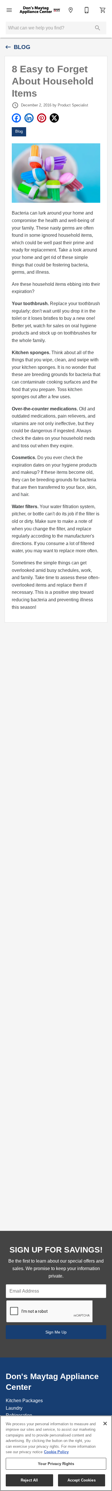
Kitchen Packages (24, 1400)
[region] (56, 1453)
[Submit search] (97, 28)
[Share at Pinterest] (41, 118)
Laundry (14, 1408)
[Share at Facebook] (16, 118)
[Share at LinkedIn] (29, 118)
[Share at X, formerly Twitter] (54, 118)
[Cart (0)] (103, 10)
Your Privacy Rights (56, 1464)
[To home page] (40, 10)
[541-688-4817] (87, 10)
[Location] (71, 10)
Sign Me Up (56, 1332)
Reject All (29, 1480)
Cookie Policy (56, 1452)
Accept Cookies (81, 1480)
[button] (9, 10)
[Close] (105, 1423)
